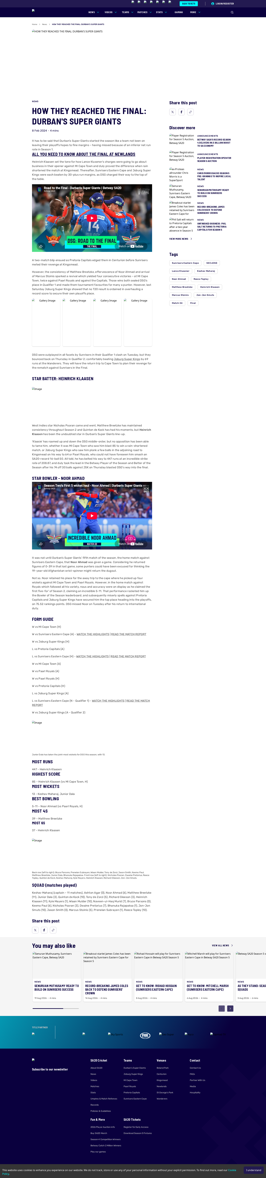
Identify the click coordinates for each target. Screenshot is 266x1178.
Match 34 (177, 303)
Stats (93, 1092)
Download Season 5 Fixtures (138, 1133)
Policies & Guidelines (101, 1111)
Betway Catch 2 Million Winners (106, 1145)
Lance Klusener (180, 271)
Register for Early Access (136, 1127)
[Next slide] (230, 1008)
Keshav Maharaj (206, 271)
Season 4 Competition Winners (106, 1139)
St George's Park (165, 1092)
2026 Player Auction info (103, 1127)
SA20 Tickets (188, 3)
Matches (95, 1086)
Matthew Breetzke (182, 287)
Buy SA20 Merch (99, 1133)
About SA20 (96, 1068)
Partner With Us (197, 1080)
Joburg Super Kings (127, 359)
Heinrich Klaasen (210, 287)
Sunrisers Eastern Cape (185, 263)
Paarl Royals (130, 1086)
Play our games (98, 1151)
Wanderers (162, 1098)
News (44, 24)
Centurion (161, 1074)
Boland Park (163, 1068)
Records (95, 1105)
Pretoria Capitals (132, 1092)
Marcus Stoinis (180, 295)
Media (193, 1086)
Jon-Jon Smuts (205, 295)
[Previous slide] (222, 1008)
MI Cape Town (130, 1080)
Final (193, 303)
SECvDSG (211, 263)
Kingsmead (162, 1080)
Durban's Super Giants (135, 1068)
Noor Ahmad (179, 279)
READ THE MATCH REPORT (128, 634)
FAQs (192, 1074)
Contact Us (195, 1068)
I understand (253, 1170)
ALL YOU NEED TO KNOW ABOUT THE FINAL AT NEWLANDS (83, 154)
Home (34, 24)
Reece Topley (201, 279)
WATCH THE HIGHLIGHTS (93, 634)
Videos (94, 1080)
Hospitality (195, 1092)
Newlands (162, 1086)
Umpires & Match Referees (104, 1098)
